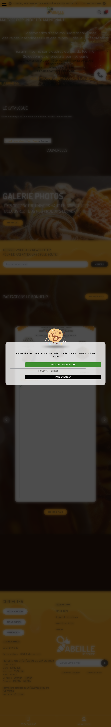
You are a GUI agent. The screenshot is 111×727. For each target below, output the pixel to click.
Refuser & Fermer (48, 370)
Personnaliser (63, 377)
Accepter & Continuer (63, 364)
